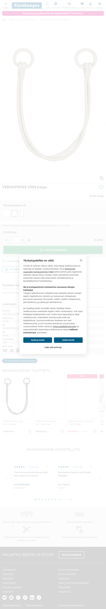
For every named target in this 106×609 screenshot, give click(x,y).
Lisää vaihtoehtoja (53, 347)
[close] (81, 260)
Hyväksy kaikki (38, 340)
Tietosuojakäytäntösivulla (64, 326)
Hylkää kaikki (68, 340)
